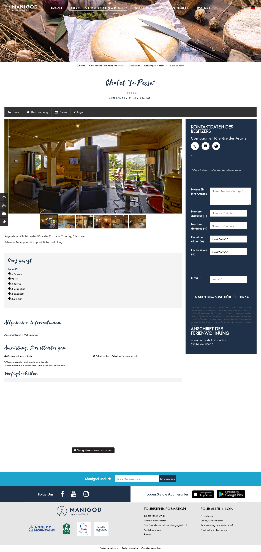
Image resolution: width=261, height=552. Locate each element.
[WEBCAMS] (4, 213)
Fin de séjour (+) (199, 252)
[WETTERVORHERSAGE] (4, 197)
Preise (63, 112)
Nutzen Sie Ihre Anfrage (200, 191)
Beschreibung (39, 112)
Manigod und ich (98, 479)
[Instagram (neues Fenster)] (86, 494)
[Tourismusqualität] (84, 528)
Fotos (16, 112)
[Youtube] (73, 494)
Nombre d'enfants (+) (199, 226)
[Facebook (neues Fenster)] (62, 494)
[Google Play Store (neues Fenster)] (231, 494)
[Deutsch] (253, 8)
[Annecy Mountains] (42, 528)
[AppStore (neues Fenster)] (203, 494)
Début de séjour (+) (197, 239)
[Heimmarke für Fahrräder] (66, 528)
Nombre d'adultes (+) (199, 213)
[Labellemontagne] (101, 528)
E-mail (196, 277)
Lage (80, 112)
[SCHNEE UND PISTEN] (4, 205)
